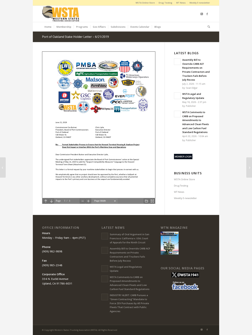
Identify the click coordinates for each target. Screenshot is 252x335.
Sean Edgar (192, 87)
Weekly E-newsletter (199, 2)
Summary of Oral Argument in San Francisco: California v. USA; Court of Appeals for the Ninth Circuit (129, 238)
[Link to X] (201, 14)
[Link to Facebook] (207, 14)
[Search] (207, 26)
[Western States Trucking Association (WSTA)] (61, 14)
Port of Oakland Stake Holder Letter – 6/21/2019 (75, 37)
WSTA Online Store (145, 2)
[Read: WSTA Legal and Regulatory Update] (177, 95)
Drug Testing (165, 2)
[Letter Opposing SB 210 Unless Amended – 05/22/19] (3, 167)
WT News (181, 2)
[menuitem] (145, 3)
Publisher (191, 105)
